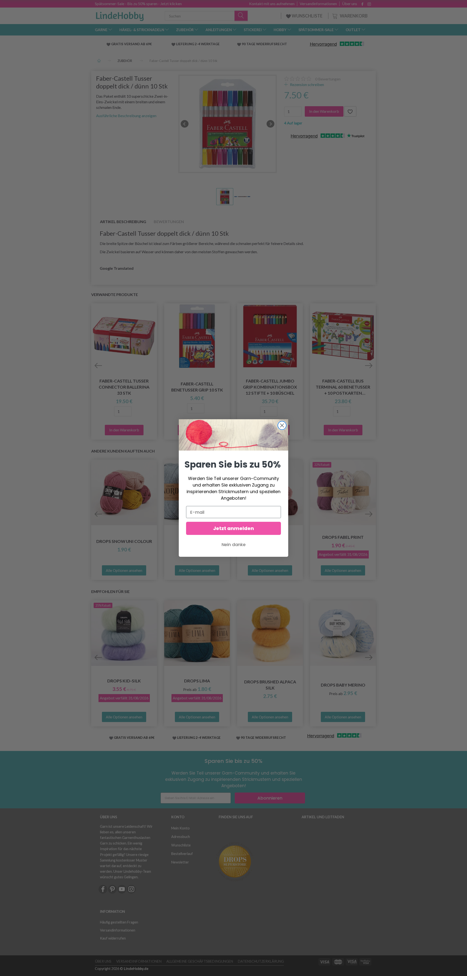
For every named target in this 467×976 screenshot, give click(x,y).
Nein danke (234, 544)
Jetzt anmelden (233, 528)
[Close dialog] (282, 425)
